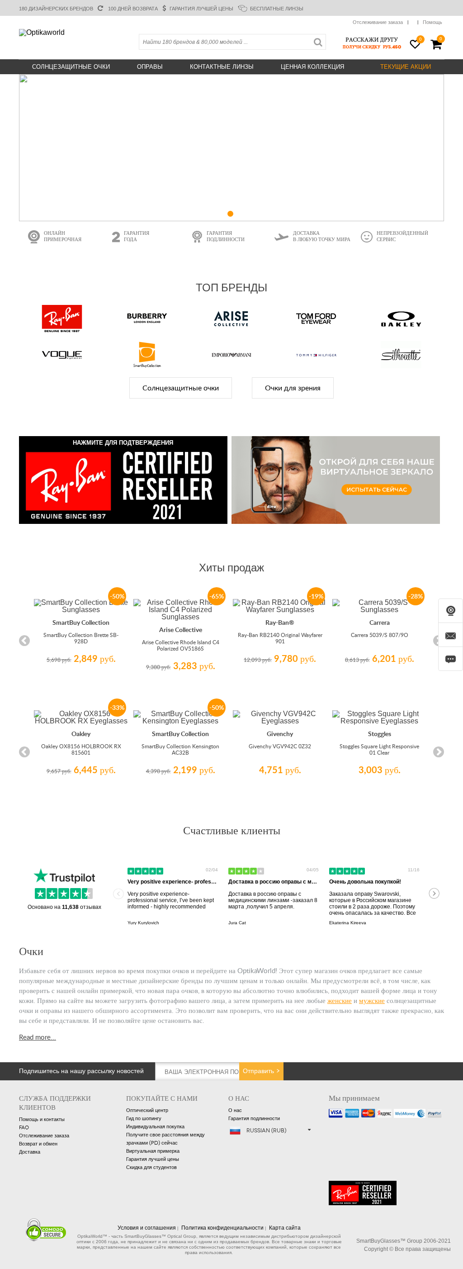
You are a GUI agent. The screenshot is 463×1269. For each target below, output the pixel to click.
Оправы (150, 66)
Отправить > (261, 1071)
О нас (235, 1110)
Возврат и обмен (38, 1144)
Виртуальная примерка (153, 1151)
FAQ (24, 1128)
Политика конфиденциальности (222, 1228)
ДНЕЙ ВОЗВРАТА (132, 8)
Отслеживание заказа (378, 22)
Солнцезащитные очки (71, 66)
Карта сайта (285, 1228)
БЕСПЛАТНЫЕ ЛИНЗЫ (276, 8)
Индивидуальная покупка (155, 1127)
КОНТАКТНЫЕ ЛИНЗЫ (222, 66)
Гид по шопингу (143, 1119)
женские (339, 1000)
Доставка (29, 1152)
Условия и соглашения (147, 1228)
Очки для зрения (293, 388)
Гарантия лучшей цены (152, 1159)
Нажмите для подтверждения (123, 442)
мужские (372, 1000)
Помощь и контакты (42, 1119)
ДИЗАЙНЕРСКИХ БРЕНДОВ (56, 8)
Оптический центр (147, 1110)
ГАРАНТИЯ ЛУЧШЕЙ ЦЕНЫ (201, 8)
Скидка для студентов (151, 1167)
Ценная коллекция (312, 66)
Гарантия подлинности (254, 1119)
